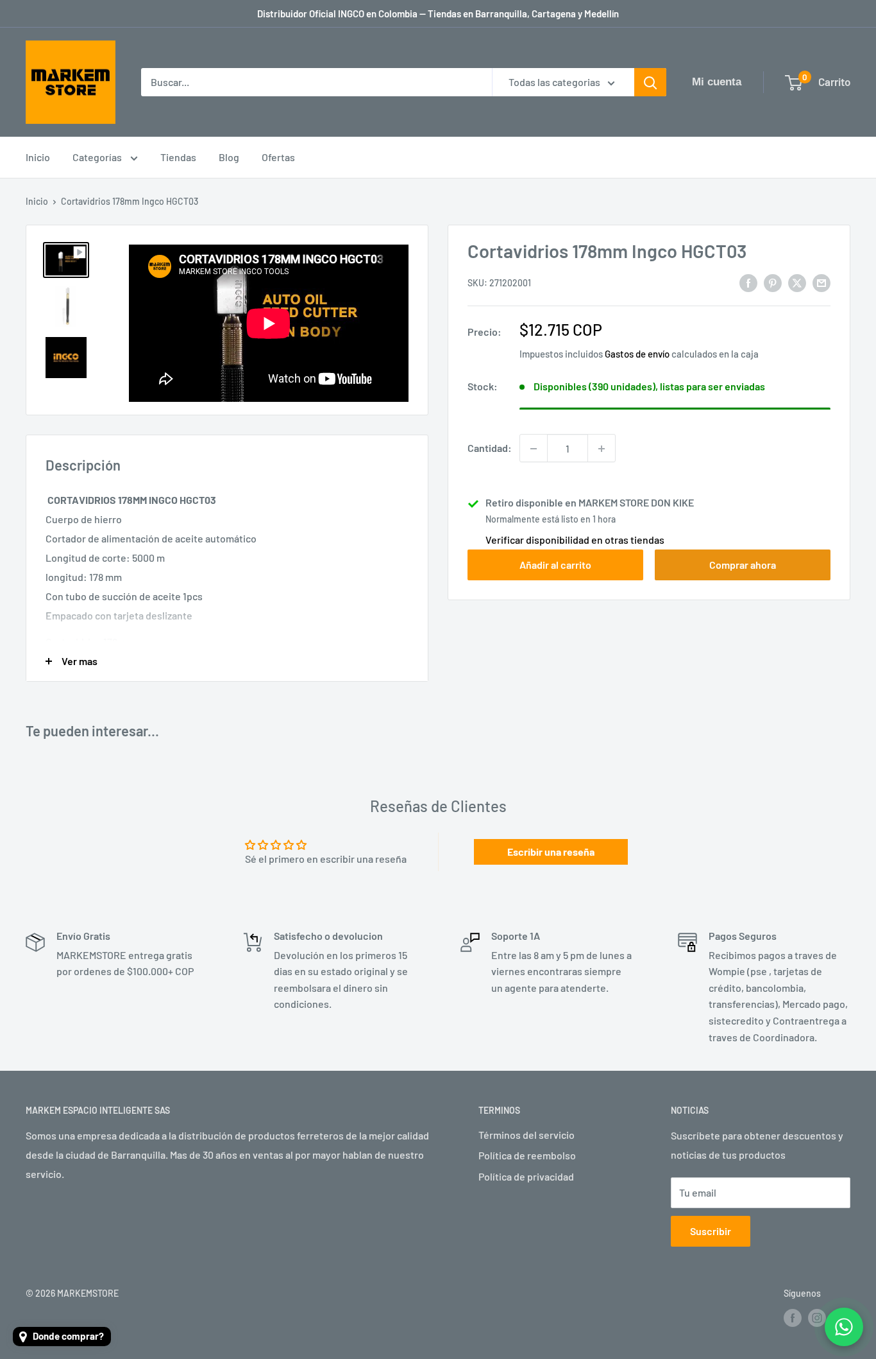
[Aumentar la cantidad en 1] (601, 448)
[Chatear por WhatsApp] (844, 1327)
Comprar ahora (742, 565)
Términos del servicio (526, 1135)
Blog (229, 157)
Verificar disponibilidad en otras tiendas (574, 540)
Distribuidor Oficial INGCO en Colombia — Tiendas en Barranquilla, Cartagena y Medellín (438, 13)
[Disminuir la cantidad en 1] (533, 448)
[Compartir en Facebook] (748, 282)
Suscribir (710, 1231)
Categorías (98, 157)
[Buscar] (650, 82)
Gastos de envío (637, 354)
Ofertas (278, 157)
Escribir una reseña (550, 851)
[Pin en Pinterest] (773, 282)
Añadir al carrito (555, 565)
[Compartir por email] (821, 282)
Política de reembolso (527, 1155)
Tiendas (178, 157)
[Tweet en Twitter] (797, 282)
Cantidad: (489, 448)
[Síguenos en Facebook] (793, 1318)
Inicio (38, 157)
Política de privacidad (526, 1176)
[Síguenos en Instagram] (817, 1318)
